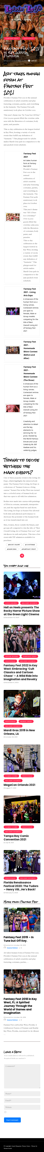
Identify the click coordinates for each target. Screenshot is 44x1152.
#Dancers (12, 549)
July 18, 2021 (9, 843)
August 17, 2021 (10, 788)
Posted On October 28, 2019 (15, 945)
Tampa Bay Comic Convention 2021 (16, 837)
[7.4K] (22, 874)
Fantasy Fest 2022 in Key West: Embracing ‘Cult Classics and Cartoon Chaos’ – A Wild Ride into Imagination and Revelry (21, 672)
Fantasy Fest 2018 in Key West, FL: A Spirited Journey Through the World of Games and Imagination (20, 1006)
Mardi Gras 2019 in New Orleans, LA (19, 732)
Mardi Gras (26, 721)
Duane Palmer (12, 948)
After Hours (12, 656)
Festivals (28, 38)
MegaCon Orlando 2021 (19, 785)
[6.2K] (22, 717)
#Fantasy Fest (29, 549)
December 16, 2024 (12, 617)
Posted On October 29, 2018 (15, 1017)
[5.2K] (22, 822)
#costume (30, 544)
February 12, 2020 (11, 893)
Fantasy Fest (12, 38)
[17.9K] (22, 931)
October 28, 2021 (11, 737)
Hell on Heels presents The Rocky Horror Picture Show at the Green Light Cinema (22, 611)
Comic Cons (11, 776)
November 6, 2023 (11, 682)
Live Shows (11, 603)
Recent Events (29, 603)
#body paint (14, 544)
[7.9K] (22, 993)
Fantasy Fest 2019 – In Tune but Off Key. (19, 939)
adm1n (34, 61)
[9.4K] (22, 652)
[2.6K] (22, 599)
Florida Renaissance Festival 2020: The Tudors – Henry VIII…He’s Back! (21, 886)
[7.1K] (22, 771)
